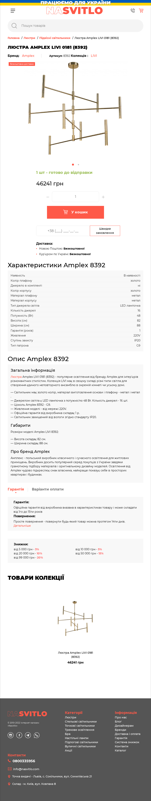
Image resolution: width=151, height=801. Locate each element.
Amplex (28, 56)
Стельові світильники (81, 721)
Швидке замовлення (105, 231)
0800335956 (24, 761)
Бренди (120, 730)
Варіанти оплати (48, 489)
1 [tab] (73, 165)
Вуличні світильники (80, 746)
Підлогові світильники (81, 742)
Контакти (121, 746)
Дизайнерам (124, 725)
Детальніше (22, 525)
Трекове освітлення (79, 730)
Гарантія (16, 489)
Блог (118, 721)
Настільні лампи (76, 738)
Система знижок (127, 742)
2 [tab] (78, 164)
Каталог (120, 750)
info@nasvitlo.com (26, 769)
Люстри (70, 717)
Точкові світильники (80, 725)
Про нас (121, 717)
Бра (67, 734)
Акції (68, 750)
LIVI (94, 56)
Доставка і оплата (127, 734)
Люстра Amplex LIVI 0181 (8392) (75, 654)
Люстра (16, 377)
